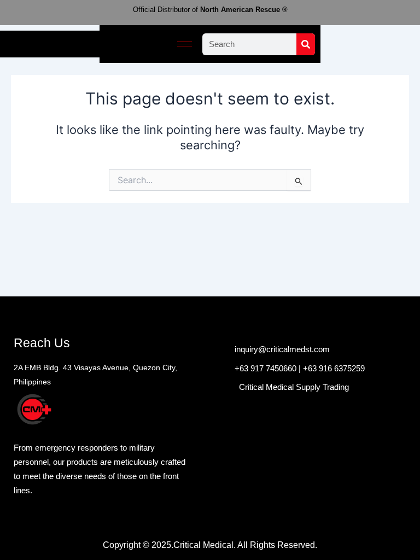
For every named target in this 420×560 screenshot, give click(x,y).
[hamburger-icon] (184, 44)
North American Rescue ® (210, 9)
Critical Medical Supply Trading (294, 387)
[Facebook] (218, 374)
